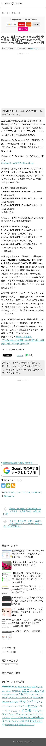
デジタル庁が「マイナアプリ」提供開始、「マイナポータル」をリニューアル (27, 612)
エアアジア (14, 702)
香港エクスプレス (26, 725)
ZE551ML (25, 492)
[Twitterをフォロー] (3, 485)
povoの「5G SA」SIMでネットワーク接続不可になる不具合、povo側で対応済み (27, 589)
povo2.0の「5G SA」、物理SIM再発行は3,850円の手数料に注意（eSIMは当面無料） (27, 623)
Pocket (20, 356)
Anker (20, 687)
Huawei (8, 691)
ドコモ (26, 710)
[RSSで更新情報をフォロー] (13, 485)
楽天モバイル (23, 29)
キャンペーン (30, 701)
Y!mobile (5, 702)
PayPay (5, 695)
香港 (16, 725)
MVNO (39, 690)
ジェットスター (19, 706)
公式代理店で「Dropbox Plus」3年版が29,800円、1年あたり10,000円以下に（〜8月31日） (28, 554)
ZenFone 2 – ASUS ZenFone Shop (17, 163)
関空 (6, 725)
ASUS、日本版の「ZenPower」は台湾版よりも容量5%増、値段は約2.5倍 (22, 511)
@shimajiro (9, 496)
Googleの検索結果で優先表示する (16, 463)
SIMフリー (15, 492)
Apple (24, 687)
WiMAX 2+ (38, 697)
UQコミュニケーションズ (20, 697)
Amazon (8, 686)
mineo (32, 691)
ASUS (7, 492)
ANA (15, 687)
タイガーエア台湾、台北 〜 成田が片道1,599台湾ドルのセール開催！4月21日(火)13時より (22, 523)
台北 (18, 721)
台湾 (22, 721)
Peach (11, 694)
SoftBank (36, 24)
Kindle (18, 691)
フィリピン (6, 718)
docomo (22, 24)
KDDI (29, 24)
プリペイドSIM (17, 718)
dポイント (37, 686)
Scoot (16, 694)
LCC (25, 690)
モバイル (34, 48)
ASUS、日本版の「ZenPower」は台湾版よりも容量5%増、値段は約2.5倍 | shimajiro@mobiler (22, 340)
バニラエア (38, 714)
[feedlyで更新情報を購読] (8, 485)
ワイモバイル (10, 721)
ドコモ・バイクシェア (26, 714)
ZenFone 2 (36, 492)
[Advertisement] (23, 80)
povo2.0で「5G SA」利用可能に (27, 631)
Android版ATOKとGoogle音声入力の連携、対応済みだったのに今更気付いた (28, 600)
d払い (4, 691)
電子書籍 (11, 725)
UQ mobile (35, 695)
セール (32, 706)
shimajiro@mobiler (11, 3)
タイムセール (15, 711)
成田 (27, 721)
